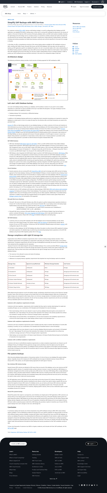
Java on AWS (58, 466)
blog (33, 214)
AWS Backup (62, 153)
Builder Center (59, 454)
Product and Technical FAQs (39, 469)
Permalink (45, 26)
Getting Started (36, 454)
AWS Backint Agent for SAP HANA (28, 143)
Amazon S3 (10, 125)
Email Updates (78, 53)
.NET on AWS (58, 460)
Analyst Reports (36, 472)
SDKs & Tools (58, 457)
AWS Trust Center (37, 460)
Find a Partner (76, 32)
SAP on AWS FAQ (77, 28)
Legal (78, 475)
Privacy (11, 487)
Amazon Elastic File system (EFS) (31, 130)
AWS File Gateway (42, 222)
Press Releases (13, 475)
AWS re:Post (80, 460)
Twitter (76, 46)
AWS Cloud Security (14, 466)
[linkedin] (84, 485)
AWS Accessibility (82, 472)
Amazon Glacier (11, 132)
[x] (79, 485)
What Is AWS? (13, 454)
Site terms (17, 487)
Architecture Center (37, 466)
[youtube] (92, 485)
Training (34, 457)
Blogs (11, 472)
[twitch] (89, 485)
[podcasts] (94, 485)
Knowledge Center (82, 463)
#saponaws (13, 432)
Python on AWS (59, 463)
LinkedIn (76, 50)
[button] (21, 6)
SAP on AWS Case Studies (79, 26)
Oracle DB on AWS (36, 171)
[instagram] (87, 485)
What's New (12, 469)
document (42, 205)
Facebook (76, 48)
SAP (28, 432)
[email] (97, 485)
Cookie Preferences (27, 487)
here (65, 165)
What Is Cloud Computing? (16, 457)
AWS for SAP (11, 19)
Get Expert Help (81, 469)
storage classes (63, 245)
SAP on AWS (22, 30)
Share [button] (51, 26)
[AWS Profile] (102, 2)
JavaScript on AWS (60, 472)
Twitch (76, 52)
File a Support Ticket (83, 457)
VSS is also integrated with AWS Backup (34, 213)
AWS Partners (36, 475)
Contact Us (75, 30)
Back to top (52, 478)
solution (63, 224)
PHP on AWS (58, 469)
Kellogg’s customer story (15, 196)
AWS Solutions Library (38, 463)
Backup (25, 432)
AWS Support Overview (83, 466)
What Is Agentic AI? (14, 460)
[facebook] (82, 485)
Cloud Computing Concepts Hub (18, 463)
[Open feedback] (105, 246)
